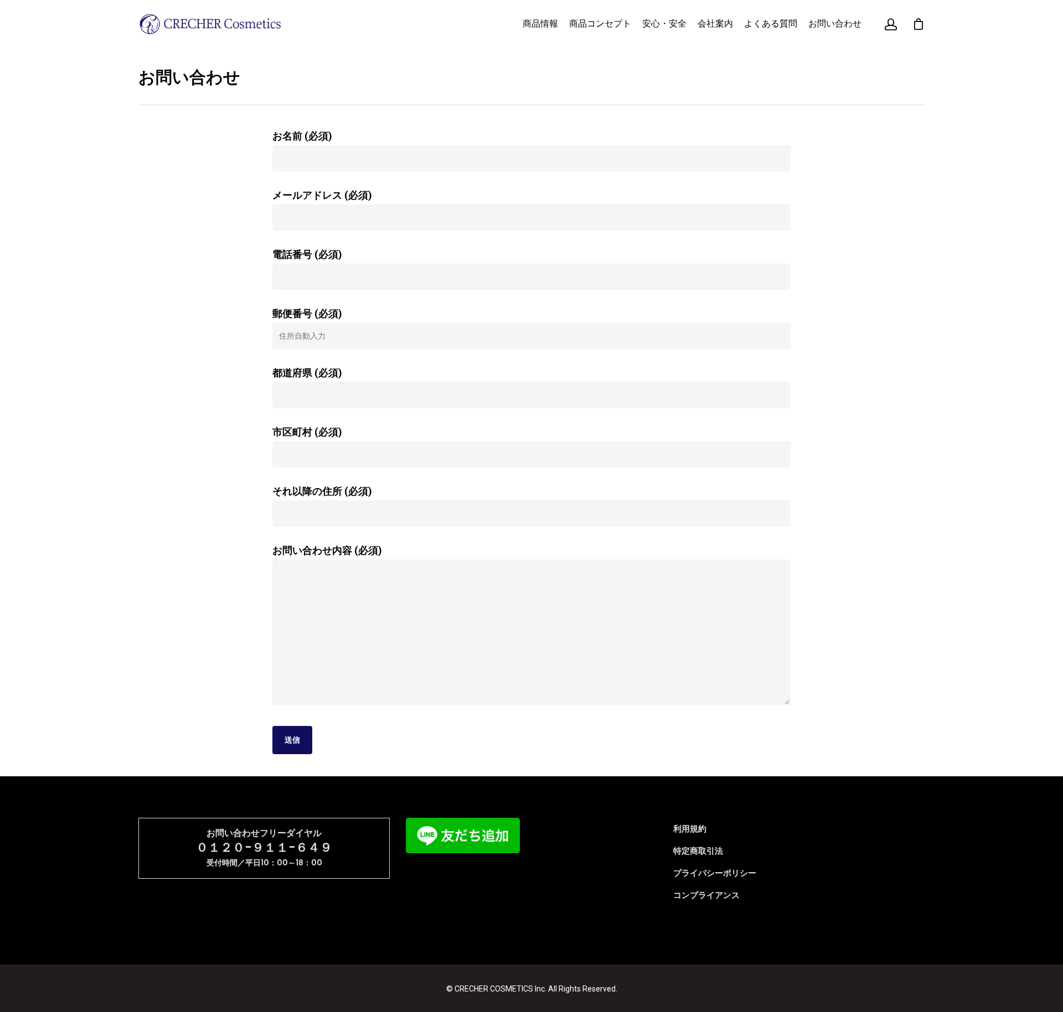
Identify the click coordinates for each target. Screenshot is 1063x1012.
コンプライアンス (706, 895)
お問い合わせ (834, 23)
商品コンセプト (600, 23)
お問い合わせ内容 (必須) (327, 550)
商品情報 (540, 23)
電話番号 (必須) (307, 254)
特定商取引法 (698, 851)
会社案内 (715, 23)
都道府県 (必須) (307, 372)
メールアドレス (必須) (322, 195)
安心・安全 (664, 23)
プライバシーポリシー (714, 873)
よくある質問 (770, 23)
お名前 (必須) (302, 136)
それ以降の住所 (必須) (322, 491)
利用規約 (689, 829)
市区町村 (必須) (307, 432)
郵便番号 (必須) (307, 313)
